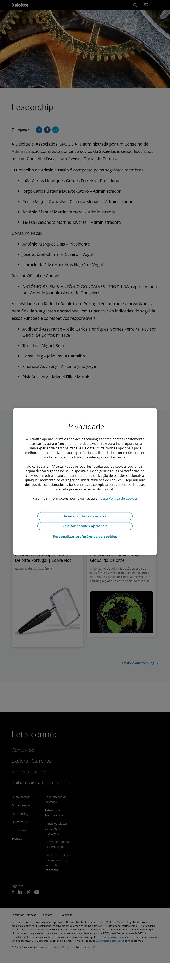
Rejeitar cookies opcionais (85, 526)
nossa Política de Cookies (118, 498)
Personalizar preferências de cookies (85, 536)
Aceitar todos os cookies (85, 516)
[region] (85, 481)
